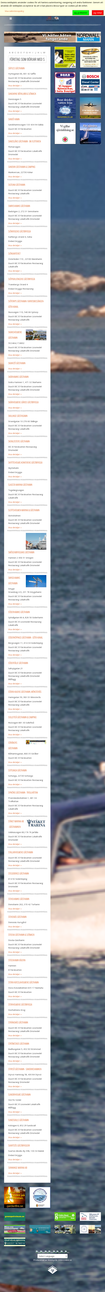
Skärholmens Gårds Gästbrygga (23, 402)
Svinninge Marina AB (17, 1167)
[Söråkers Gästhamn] (36, 742)
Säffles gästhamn (16, 68)
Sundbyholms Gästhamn (19, 1094)
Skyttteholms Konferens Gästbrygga (25, 462)
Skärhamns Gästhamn (18, 376)
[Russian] (63, 1252)
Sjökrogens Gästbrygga (19, 231)
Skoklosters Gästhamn (19, 441)
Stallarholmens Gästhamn (20, 852)
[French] (46, 1252)
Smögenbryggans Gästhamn (21, 552)
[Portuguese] (58, 1252)
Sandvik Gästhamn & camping (21, 167)
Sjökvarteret (14, 253)
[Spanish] (67, 1252)
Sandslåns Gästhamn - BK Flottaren (24, 141)
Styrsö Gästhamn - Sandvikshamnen (24, 1069)
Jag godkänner (80, 12)
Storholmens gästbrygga (20, 1004)
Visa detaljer (14, 85)
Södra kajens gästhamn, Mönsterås (24, 691)
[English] (42, 1252)
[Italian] (54, 1252)
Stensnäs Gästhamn (17, 917)
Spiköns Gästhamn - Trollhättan (23, 792)
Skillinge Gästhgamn (17, 416)
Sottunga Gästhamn (17, 770)
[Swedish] (38, 1252)
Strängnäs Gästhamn (18, 1022)
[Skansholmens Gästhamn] (36, 334)
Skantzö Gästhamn (16, 363)
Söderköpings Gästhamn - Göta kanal (25, 637)
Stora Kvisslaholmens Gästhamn (23, 982)
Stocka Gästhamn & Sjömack (21, 934)
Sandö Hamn (14, 119)
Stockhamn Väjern (16, 960)
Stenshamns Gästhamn (18, 899)
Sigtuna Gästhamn (16, 184)
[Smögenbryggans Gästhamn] (36, 541)
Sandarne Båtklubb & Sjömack (22, 93)
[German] (50, 1252)
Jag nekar (97, 12)
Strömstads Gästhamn (18, 1043)
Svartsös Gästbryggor (19, 1145)
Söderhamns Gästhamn (19, 612)
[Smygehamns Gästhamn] (36, 581)
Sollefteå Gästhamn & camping (22, 717)
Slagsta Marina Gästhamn (20, 484)
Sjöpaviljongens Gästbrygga (21, 279)
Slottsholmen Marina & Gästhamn (24, 510)
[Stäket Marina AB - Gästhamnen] (36, 823)
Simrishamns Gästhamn (19, 206)
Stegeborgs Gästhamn (18, 873)
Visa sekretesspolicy (14, 11)
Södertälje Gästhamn (18, 663)
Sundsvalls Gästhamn (18, 1120)
